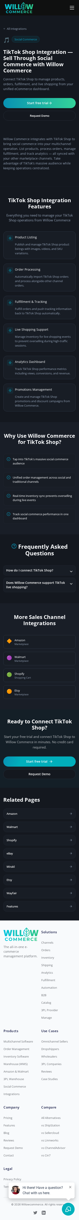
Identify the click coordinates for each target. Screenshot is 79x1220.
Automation (49, 988)
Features (9, 1125)
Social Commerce (15, 1086)
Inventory (47, 958)
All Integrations (17, 29)
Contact (9, 1155)
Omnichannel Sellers (54, 1041)
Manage (46, 1018)
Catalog (46, 1003)
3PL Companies (51, 1064)
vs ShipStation (50, 1125)
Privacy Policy (12, 1179)
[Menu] (72, 8)
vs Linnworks (49, 1140)
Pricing (8, 1118)
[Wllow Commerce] (19, 7)
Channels (47, 943)
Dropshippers (50, 1049)
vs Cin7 (45, 1155)
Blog (6, 1133)
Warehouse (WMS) (16, 1064)
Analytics (47, 973)
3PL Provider (49, 1010)
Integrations (12, 1094)
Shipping (47, 965)
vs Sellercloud (50, 1133)
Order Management (16, 1049)
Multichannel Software (18, 1041)
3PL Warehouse (14, 1079)
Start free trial (37, 103)
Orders (45, 950)
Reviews (46, 1071)
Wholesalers (49, 1056)
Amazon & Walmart (16, 1071)
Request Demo (39, 116)
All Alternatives (51, 1118)
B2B (43, 995)
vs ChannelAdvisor (53, 1148)
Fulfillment (48, 980)
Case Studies (49, 1079)
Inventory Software (16, 1056)
